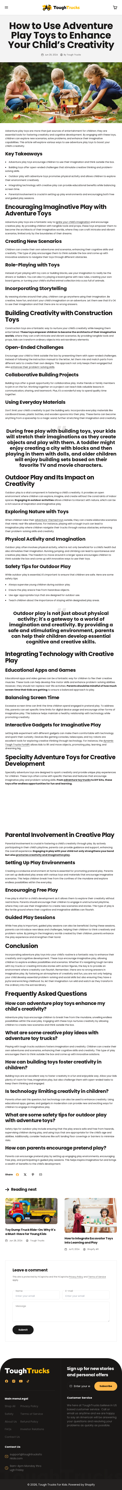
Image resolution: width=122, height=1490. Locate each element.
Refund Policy (29, 1421)
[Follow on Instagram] (13, 1381)
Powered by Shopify (81, 1484)
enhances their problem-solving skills (32, 367)
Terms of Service (97, 1276)
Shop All (10, 1406)
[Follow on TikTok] (28, 1381)
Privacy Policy (76, 1276)
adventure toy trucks (77, 780)
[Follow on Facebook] (6, 1381)
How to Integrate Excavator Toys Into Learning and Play (89, 1240)
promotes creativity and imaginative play (43, 855)
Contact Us (12, 1437)
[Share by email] (41, 1175)
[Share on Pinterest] (33, 1175)
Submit (23, 1329)
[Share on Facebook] (17, 1175)
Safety (9, 1414)
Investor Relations (32, 1429)
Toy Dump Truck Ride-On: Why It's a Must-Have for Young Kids (30, 1232)
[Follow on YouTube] (21, 1381)
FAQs (8, 1429)
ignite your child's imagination (73, 222)
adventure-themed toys (49, 520)
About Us (11, 1421)
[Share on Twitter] (25, 1175)
